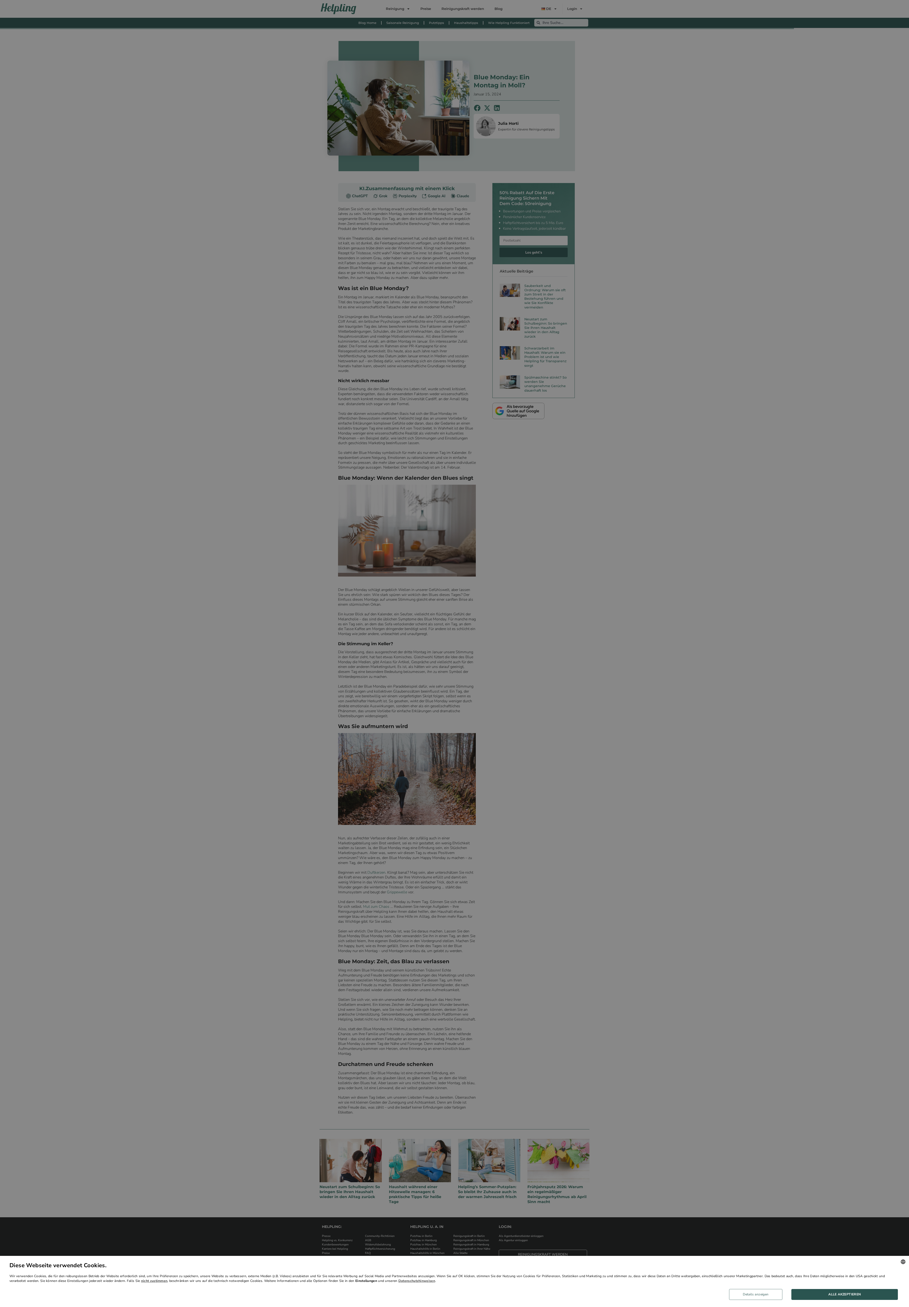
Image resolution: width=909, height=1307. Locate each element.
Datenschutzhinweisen (416, 1281)
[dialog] (454, 1281)
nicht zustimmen (154, 1281)
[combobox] (903, 1261)
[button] (757, 1294)
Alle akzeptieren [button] (844, 1294)
